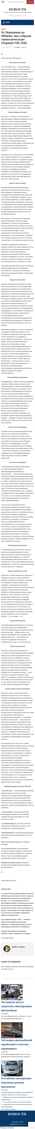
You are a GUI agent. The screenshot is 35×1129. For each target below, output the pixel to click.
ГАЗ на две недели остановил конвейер (17, 1102)
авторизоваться (7, 969)
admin (18, 47)
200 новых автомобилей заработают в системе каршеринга (16, 1044)
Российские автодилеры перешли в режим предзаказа (16, 1082)
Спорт (3, 29)
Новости (17, 9)
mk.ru (11, 938)
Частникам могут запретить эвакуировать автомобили (16, 1006)
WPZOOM (21, 1124)
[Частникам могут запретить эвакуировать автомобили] (12, 992)
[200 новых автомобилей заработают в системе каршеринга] (12, 1030)
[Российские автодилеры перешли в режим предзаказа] (12, 1068)
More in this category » (9, 1109)
